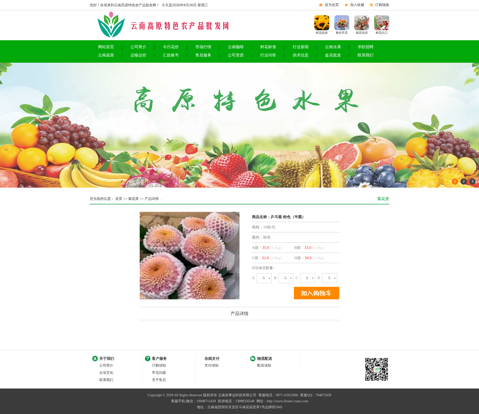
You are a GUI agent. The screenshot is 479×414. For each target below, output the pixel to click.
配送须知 (264, 365)
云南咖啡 (236, 47)
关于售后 (159, 380)
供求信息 (301, 55)
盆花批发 (333, 55)
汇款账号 (171, 55)
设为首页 (332, 5)
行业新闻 (301, 47)
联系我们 (365, 55)
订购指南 (382, 5)
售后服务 (203, 55)
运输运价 (138, 55)
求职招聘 (365, 47)
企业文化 (106, 373)
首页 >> (120, 199)
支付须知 (212, 365)
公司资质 (236, 55)
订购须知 (159, 365)
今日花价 (171, 47)
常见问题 (159, 373)
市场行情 (203, 47)
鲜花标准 (268, 47)
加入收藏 (357, 5)
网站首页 (106, 47)
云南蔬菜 (106, 55)
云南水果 (333, 47)
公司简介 (138, 47)
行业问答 (268, 55)
